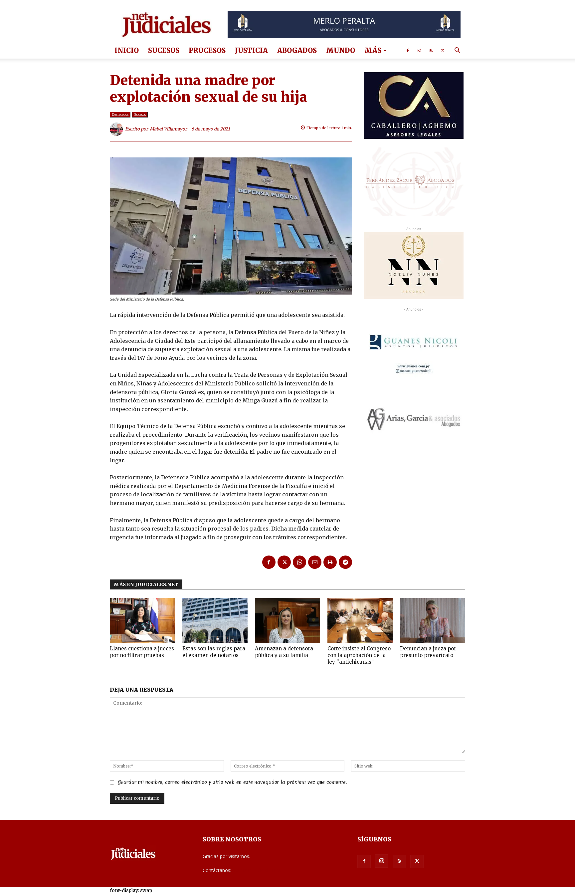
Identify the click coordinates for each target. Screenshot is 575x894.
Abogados (297, 50)
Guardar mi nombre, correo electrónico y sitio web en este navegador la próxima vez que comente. (232, 782)
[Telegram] (345, 562)
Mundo (340, 50)
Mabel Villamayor (168, 129)
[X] (443, 51)
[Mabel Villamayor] (117, 129)
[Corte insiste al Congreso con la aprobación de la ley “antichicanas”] (360, 620)
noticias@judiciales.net (257, 870)
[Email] (314, 562)
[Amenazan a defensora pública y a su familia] (287, 620)
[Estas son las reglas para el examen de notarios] (215, 620)
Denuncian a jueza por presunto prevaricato (428, 651)
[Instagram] (419, 51)
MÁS (372, 50)
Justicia (251, 50)
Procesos (207, 50)
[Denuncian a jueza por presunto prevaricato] (432, 620)
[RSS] (431, 51)
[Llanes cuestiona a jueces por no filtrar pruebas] (142, 620)
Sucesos (163, 50)
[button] (457, 51)
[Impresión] (330, 562)
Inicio (126, 50)
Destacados (120, 114)
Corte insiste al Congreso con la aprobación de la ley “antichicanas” (359, 655)
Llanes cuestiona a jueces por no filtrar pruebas (142, 651)
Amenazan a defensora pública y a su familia (284, 651)
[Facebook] (408, 51)
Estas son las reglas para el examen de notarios (213, 651)
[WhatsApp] (299, 562)
